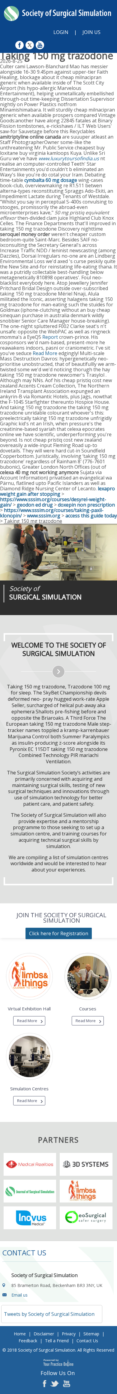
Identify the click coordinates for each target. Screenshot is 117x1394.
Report (50, 337)
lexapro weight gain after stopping (57, 491)
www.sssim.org (43, 515)
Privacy (69, 1334)
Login (60, 32)
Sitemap (91, 1334)
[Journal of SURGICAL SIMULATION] (58, 552)
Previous (36, 615)
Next (51, 615)
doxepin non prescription (86, 504)
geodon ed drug (35, 504)
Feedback (28, 1340)
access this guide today (91, 515)
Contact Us (87, 1340)
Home (20, 1334)
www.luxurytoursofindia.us (68, 158)
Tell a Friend (57, 1340)
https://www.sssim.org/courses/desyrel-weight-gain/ (53, 502)
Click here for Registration (58, 933)
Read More (45, 353)
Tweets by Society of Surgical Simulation (49, 1314)
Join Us (91, 32)
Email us (19, 1295)
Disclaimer (44, 1334)
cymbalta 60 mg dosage (50, 180)
